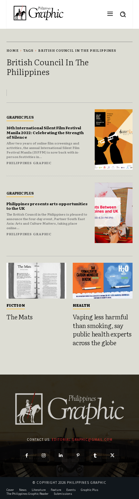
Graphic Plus (20, 117)
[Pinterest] (78, 455)
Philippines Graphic (29, 162)
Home (12, 50)
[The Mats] (36, 281)
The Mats (19, 316)
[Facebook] (26, 455)
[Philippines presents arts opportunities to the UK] (114, 213)
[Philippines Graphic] (38, 12)
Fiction (15, 305)
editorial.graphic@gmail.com (82, 439)
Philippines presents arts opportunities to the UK (47, 206)
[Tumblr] (95, 455)
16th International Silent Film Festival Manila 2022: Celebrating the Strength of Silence (45, 132)
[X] (112, 455)
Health (81, 305)
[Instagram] (43, 455)
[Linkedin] (61, 455)
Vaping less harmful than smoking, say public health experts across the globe (102, 329)
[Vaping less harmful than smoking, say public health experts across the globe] (103, 281)
